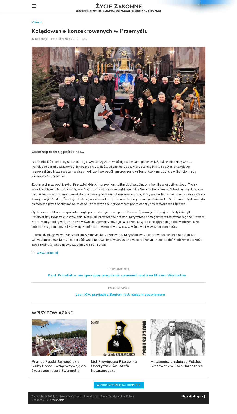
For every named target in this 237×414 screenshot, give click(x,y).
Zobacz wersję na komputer (120, 385)
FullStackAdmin (55, 400)
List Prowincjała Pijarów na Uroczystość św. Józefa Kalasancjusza (114, 366)
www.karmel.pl (47, 253)
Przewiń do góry (192, 396)
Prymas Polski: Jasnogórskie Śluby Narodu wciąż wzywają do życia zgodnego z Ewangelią (59, 366)
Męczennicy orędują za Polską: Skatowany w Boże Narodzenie (176, 364)
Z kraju (36, 22)
